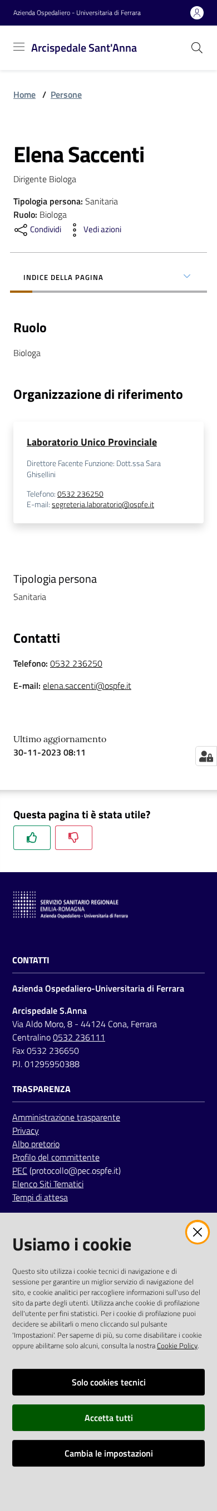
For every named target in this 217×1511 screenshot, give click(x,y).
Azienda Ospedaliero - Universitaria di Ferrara (77, 13)
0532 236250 (80, 494)
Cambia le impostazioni (109, 1453)
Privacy (25, 1130)
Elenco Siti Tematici (47, 1183)
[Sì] (32, 837)
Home (24, 94)
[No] (73, 837)
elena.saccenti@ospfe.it (87, 685)
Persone (66, 94)
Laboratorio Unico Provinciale (92, 441)
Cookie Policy (177, 1345)
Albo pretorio (36, 1143)
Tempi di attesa (40, 1197)
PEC (19, 1170)
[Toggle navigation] (19, 46)
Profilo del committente (56, 1157)
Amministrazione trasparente (66, 1117)
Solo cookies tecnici (109, 1382)
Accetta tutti (109, 1417)
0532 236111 (79, 1037)
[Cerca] (197, 47)
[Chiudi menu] (177, 22)
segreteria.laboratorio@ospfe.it (103, 504)
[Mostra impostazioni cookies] (206, 756)
